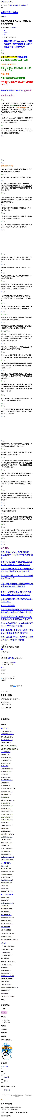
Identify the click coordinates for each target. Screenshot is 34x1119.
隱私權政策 (28, 1095)
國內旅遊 (12, 662)
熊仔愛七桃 (7, 1090)
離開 (9, 1115)
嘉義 (11, 664)
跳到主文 (3, 16)
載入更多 (3, 670)
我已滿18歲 (3, 1115)
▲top (2, 667)
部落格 (6, 32)
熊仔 (2, 649)
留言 (13, 658)
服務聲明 (17, 1096)
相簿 (5, 30)
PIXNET (7, 1095)
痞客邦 (9, 658)
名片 (5, 34)
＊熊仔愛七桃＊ (9, 12)
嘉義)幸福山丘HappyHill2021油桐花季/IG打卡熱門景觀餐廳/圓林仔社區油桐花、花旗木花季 (18, 44)
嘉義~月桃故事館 (8, 606)
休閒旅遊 (13, 27)
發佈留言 (3, 680)
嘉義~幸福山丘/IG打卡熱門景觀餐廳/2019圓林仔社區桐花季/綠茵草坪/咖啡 (17, 555)
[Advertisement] (12, 148)
